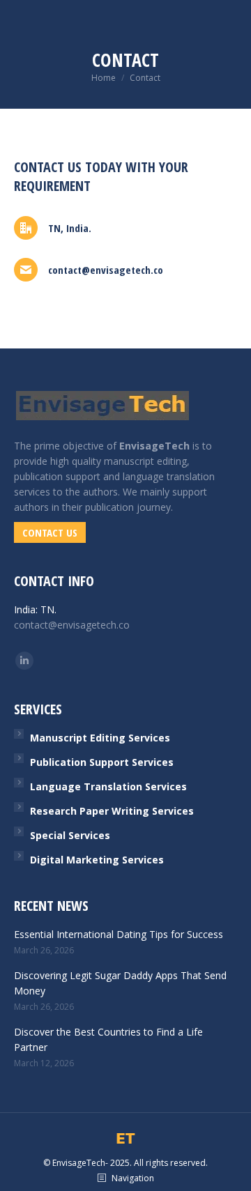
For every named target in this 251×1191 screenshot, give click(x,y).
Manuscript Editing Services (100, 737)
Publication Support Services (102, 762)
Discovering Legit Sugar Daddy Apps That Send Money (120, 983)
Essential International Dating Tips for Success (118, 934)
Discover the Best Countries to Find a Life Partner (108, 1039)
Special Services (70, 835)
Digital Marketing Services (97, 859)
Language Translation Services (108, 786)
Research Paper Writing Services (112, 810)
